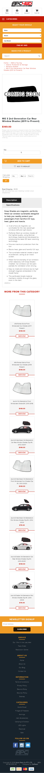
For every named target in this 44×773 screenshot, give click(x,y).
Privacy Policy (22, 686)
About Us (22, 664)
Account (27, 13)
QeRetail (35, 764)
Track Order (22, 646)
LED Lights (22, 725)
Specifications (12, 205)
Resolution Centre (22, 650)
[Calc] (6, 180)
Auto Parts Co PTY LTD (24, 762)
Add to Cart (23, 161)
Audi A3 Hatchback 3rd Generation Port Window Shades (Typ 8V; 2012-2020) (22, 520)
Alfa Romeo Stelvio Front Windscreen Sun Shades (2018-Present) (22, 365)
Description (11, 200)
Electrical (22, 729)
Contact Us (22, 671)
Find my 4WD (22, 45)
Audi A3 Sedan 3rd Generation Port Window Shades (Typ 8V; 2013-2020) (22, 598)
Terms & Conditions (22, 682)
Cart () (36, 13)
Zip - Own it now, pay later (22, 642)
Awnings (22, 714)
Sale (22, 733)
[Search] (39, 55)
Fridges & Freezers (22, 711)
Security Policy (22, 693)
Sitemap (22, 696)
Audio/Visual (22, 707)
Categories (11, 19)
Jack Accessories (22, 718)
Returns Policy (22, 689)
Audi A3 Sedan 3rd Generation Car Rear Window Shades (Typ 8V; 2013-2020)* (22, 559)
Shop (17, 13)
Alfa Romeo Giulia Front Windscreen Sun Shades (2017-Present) (22, 326)
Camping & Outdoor (22, 722)
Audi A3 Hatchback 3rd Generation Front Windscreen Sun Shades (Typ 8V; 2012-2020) (22, 481)
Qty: (5, 150)
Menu (7, 13)
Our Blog (22, 668)
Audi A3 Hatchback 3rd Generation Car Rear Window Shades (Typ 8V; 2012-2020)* (22, 442)
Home (22, 660)
